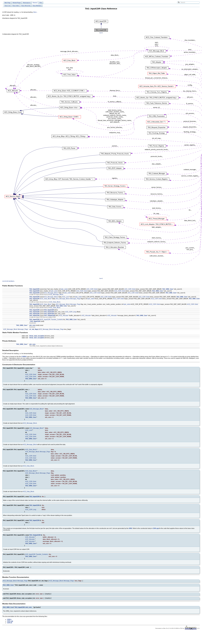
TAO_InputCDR (34, 289)
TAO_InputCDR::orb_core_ (23, 607)
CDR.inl (9, 623)
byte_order (64, 289)
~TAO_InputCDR (34, 321)
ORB (130, 528)
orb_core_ (32, 344)
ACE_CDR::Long (70, 312)
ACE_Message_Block (51, 293)
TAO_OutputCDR (49, 315)
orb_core (32, 325)
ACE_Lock (65, 297)
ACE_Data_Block (45, 299)
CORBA (24, 356)
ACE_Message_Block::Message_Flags (68, 299)
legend (101, 32)
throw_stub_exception (36, 336)
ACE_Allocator (63, 315)
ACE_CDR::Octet (91, 289)
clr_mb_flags (33, 329)
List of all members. (8, 281)
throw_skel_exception (36, 338)
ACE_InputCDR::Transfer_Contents (51, 319)
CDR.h (9, 619)
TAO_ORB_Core (167, 289)
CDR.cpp (156, 528)
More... (35, 12)
